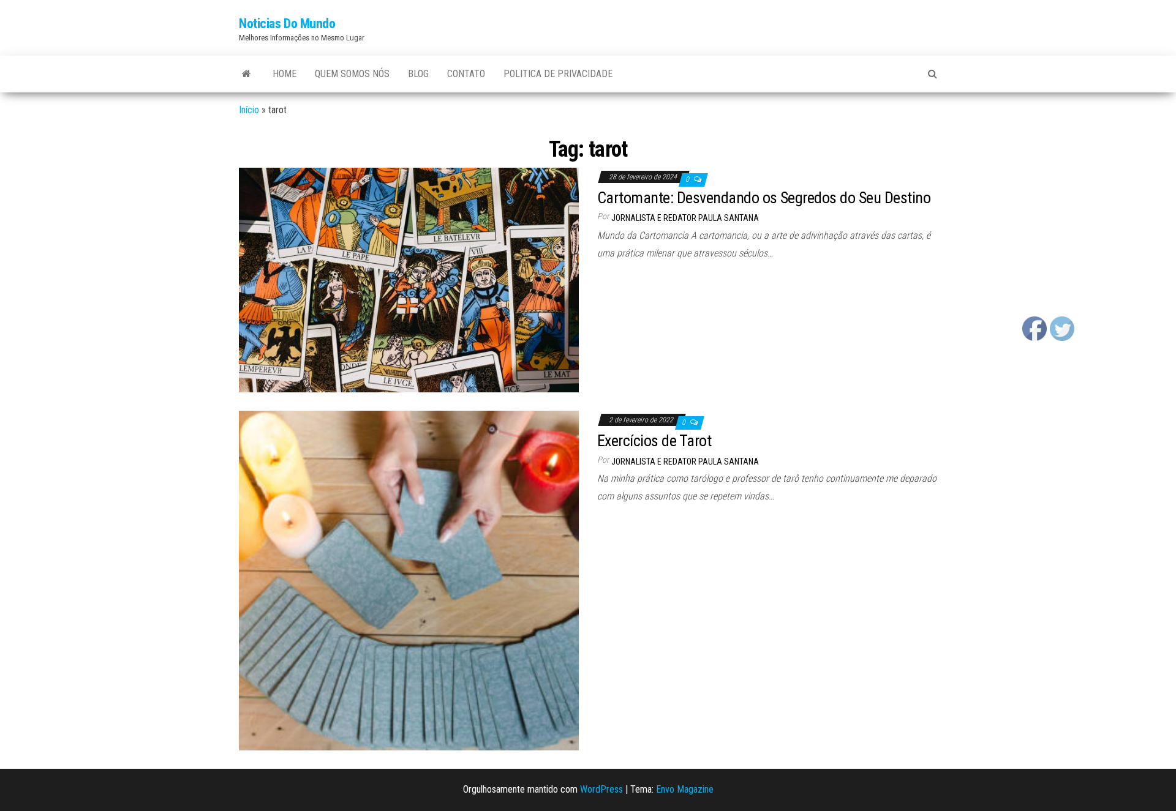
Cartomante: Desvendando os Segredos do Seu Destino (763, 198)
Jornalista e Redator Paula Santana (685, 218)
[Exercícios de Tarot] (409, 580)
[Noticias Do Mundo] (246, 74)
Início (249, 110)
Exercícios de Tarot (654, 441)
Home (284, 74)
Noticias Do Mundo (287, 23)
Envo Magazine (685, 789)
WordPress (601, 789)
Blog (418, 74)
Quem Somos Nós (352, 74)
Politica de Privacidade (557, 74)
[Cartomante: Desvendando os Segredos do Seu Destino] (409, 279)
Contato (466, 74)
